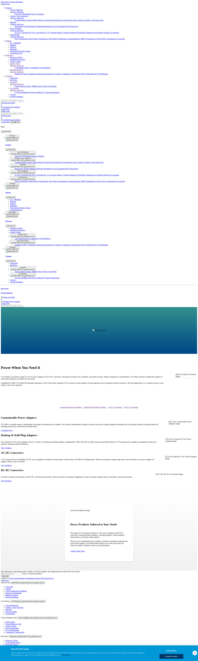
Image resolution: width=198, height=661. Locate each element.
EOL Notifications (88, 74)
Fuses (17, 14)
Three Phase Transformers (58, 39)
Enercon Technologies (14, 593)
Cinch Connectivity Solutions (16, 591)
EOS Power (32, 92)
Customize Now (7, 430)
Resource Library (12, 641)
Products (9, 8)
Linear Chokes (77, 20)
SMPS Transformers (88, 39)
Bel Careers (5, 2)
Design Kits (99, 20)
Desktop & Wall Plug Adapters (81, 33)
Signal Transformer (52, 92)
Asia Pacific (52, 86)
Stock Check (10, 622)
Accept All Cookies (171, 656)
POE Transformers (22, 39)
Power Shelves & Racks (101, 33)
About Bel (9, 587)
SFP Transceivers (72, 26)
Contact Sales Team (77, 551)
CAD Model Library (22, 68)
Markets (8, 41)
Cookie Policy (66, 655)
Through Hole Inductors (53, 20)
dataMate (24, 92)
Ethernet (9, 610)
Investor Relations (16, 2)
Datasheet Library (21, 74)
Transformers (10, 614)
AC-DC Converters (22, 33)
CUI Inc (18, 92)
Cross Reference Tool (13, 624)
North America (20, 86)
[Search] (23, 101)
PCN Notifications (101, 74)
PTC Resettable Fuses (27, 14)
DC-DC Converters (36, 33)
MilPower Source (12, 595)
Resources (9, 55)
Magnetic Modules (36, 26)
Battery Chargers (63, 33)
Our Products (16, 601)
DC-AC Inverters (50, 33)
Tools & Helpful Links (26, 618)
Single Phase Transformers (38, 39)
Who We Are (16, 583)
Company (9, 76)
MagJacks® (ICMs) (22, 26)
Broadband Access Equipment (54, 26)
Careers (8, 589)
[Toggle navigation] (15, 122)
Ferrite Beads (67, 20)
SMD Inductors (38, 20)
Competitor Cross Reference (40, 68)
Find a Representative (17, 578)
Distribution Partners (33, 578)
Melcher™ (41, 92)
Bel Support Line (47, 578)
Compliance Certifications (71, 74)
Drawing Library (12, 645)
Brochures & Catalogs (53, 74)
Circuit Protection (12, 605)
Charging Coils (89, 20)
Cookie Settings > (171, 650)
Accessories (40, 14)
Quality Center (11, 626)
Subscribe (5, 576)
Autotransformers (74, 39)
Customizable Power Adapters (71, 407)
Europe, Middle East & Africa (37, 86)
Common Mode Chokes (24, 20)
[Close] (6, 131)
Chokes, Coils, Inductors (14, 607)
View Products (6, 448)
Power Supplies (11, 612)
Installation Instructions (36, 74)
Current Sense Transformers (106, 39)
